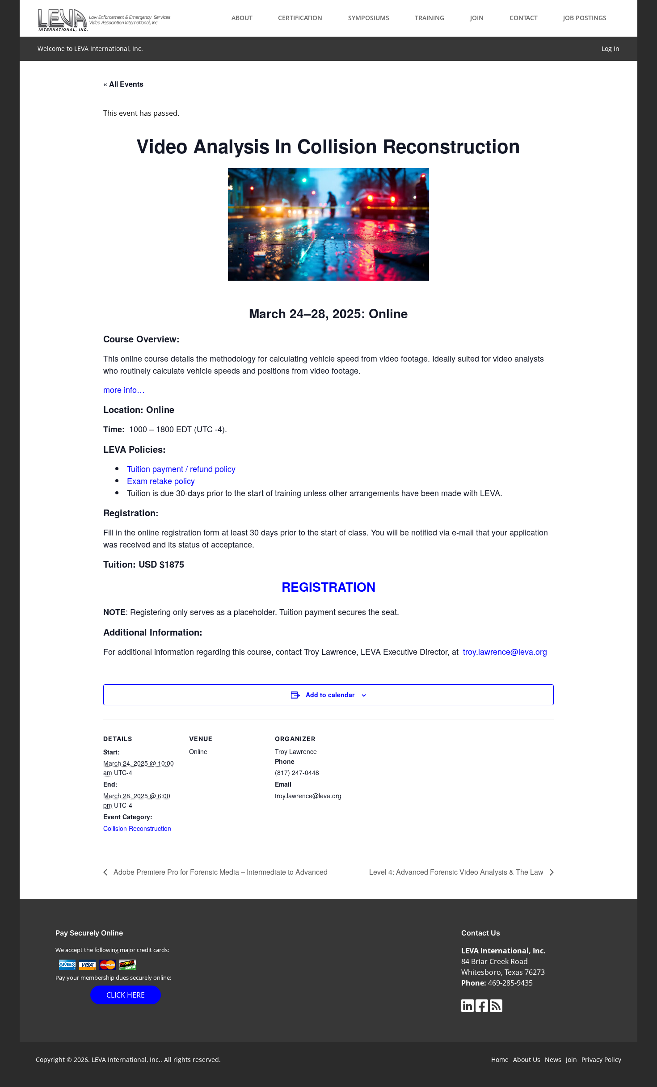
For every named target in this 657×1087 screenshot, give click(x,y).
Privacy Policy (601, 1059)
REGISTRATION (328, 586)
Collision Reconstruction (137, 828)
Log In (610, 48)
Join (477, 17)
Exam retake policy (161, 480)
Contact (524, 17)
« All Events (123, 84)
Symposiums (368, 17)
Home (500, 1059)
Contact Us (480, 932)
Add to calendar (330, 694)
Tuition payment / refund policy (181, 468)
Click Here (125, 995)
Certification (300, 17)
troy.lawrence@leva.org (505, 651)
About (242, 17)
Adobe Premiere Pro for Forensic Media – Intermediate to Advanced (220, 872)
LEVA (105, 18)
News (553, 1059)
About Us (526, 1059)
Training (429, 17)
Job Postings (584, 17)
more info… (124, 389)
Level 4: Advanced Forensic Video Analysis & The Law (457, 872)
